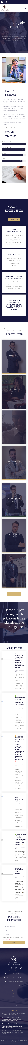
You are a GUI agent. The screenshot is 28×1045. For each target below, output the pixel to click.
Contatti (14, 1003)
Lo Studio (14, 996)
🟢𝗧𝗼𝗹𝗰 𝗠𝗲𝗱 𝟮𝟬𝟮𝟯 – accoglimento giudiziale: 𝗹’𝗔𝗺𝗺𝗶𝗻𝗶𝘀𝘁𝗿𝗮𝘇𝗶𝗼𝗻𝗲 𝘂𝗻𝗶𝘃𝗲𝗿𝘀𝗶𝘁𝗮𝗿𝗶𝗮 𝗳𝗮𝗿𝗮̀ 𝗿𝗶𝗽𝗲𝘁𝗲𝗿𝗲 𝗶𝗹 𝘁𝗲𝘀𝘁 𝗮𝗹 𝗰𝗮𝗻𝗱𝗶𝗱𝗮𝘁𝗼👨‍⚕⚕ (21, 839)
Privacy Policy (15, 1006)
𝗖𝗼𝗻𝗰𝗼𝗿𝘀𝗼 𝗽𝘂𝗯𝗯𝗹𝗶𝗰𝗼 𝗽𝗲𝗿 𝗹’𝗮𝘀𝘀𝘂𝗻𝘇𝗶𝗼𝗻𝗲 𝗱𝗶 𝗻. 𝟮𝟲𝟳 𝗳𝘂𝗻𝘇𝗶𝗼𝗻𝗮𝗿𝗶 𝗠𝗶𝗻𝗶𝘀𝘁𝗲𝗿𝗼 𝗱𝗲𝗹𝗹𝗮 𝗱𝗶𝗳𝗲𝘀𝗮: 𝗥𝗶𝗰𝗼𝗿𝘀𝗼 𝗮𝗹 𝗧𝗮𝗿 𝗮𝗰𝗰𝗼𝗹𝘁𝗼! (19, 660)
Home (13, 993)
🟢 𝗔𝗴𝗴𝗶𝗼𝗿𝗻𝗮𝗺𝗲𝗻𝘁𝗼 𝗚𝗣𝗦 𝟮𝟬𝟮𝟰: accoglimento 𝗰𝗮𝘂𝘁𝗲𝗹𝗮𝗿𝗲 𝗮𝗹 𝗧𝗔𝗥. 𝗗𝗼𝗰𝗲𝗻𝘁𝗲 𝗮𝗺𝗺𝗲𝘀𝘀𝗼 (20, 701)
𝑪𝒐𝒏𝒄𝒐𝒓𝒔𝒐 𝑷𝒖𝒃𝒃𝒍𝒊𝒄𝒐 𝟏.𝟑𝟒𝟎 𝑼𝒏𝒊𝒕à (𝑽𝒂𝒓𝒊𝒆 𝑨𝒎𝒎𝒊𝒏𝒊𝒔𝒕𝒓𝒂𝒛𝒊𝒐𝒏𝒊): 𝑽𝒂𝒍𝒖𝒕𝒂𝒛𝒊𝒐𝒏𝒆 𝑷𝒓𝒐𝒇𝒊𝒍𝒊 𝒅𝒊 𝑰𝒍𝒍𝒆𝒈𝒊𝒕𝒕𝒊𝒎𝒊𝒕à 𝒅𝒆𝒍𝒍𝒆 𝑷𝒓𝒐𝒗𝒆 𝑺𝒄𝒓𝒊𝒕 (11, 1019)
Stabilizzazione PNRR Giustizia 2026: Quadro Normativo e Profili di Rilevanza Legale (13, 1032)
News (13, 1000)
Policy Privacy (7, 939)
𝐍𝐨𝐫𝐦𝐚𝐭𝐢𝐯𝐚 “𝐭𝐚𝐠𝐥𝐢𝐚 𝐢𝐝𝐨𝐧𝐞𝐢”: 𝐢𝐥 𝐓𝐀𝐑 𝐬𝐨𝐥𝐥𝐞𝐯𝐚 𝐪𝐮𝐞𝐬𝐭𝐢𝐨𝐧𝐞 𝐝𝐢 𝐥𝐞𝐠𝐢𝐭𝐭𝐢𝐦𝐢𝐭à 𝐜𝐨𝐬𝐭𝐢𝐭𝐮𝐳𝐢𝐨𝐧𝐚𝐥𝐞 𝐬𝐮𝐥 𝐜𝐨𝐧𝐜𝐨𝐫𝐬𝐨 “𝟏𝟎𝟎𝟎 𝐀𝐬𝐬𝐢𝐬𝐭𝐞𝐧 (12, 1025)
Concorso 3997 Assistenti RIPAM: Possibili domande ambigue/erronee (13, 1014)
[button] (25, 8)
